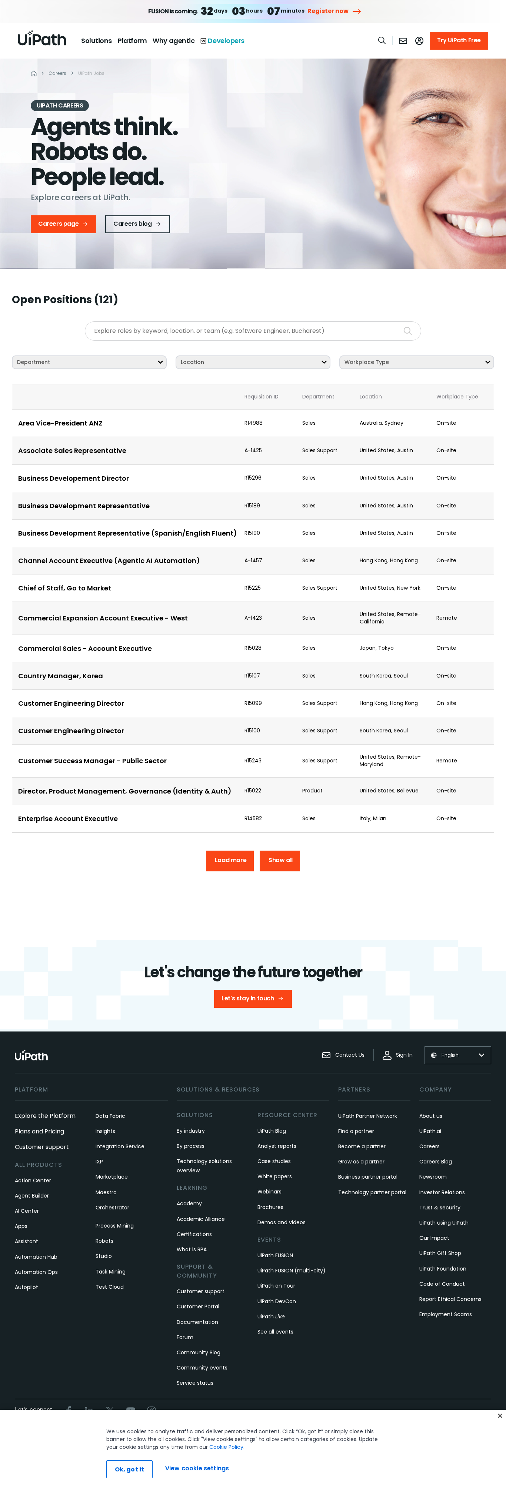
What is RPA (192, 1249)
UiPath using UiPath (444, 1222)
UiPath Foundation (442, 1268)
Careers (429, 1146)
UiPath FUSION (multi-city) (291, 1270)
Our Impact (434, 1238)
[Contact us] (403, 40)
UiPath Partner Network (367, 1116)
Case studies (274, 1161)
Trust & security (439, 1207)
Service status (195, 1383)
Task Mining (111, 1271)
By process (190, 1146)
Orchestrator (112, 1207)
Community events (202, 1367)
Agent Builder (32, 1195)
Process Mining (115, 1225)
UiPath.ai (430, 1131)
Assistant (26, 1241)
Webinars (269, 1191)
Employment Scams (445, 1314)
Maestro (106, 1192)
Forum (185, 1337)
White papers (274, 1176)
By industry (191, 1131)
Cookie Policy (226, 1447)
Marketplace (112, 1176)
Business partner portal (367, 1176)
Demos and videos (281, 1222)
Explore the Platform (45, 1116)
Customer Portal (198, 1306)
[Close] (500, 1416)
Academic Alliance (201, 1219)
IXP (99, 1161)
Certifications (194, 1234)
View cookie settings (197, 1468)
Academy (189, 1203)
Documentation (197, 1322)
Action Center (33, 1180)
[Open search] (382, 40)
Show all (281, 860)
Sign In (404, 1055)
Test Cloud (110, 1287)
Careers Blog (435, 1161)
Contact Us (349, 1055)
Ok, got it (129, 1469)
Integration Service (120, 1146)
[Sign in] (419, 40)
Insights (105, 1131)
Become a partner (362, 1146)
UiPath (271, 1316)
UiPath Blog (271, 1131)
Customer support (42, 1147)
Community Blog (198, 1352)
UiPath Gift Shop (440, 1253)
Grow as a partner (361, 1161)
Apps (21, 1226)
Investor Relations (442, 1192)
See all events (275, 1331)
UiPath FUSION (275, 1255)
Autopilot (26, 1287)
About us (430, 1116)
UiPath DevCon (276, 1301)
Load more (230, 860)
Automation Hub (36, 1257)
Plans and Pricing (39, 1131)
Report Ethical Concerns (450, 1299)
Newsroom (433, 1176)
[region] (253, 1448)
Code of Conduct (442, 1284)
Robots (104, 1241)
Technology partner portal (372, 1192)
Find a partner (356, 1131)
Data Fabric (110, 1116)
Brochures (270, 1207)
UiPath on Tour (276, 1285)
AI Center (27, 1211)
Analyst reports (276, 1146)
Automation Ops (36, 1272)
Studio (104, 1256)
